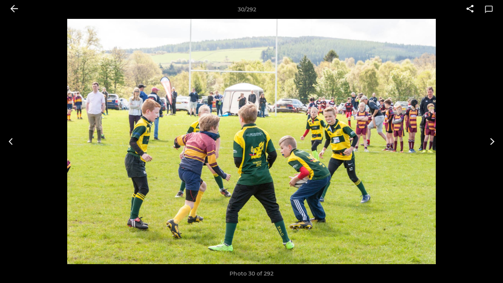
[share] (470, 9)
